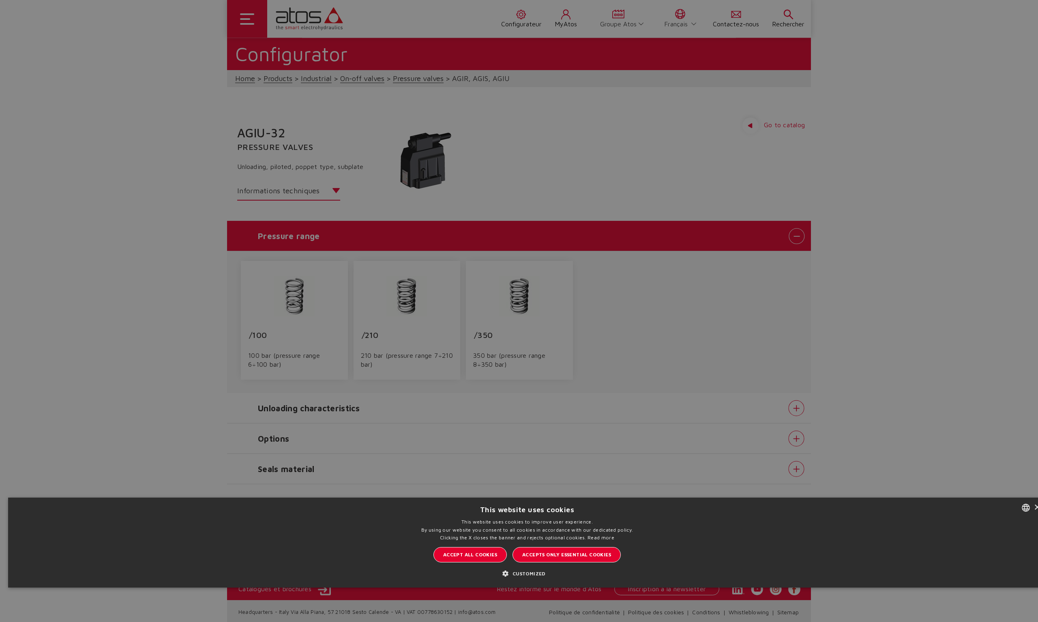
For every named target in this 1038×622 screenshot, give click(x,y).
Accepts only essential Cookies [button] (566, 554)
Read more (601, 537)
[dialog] (519, 311)
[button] (526, 573)
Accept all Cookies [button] (470, 554)
